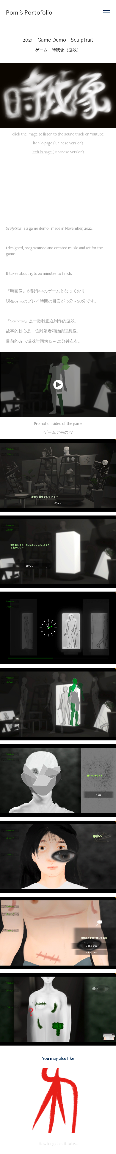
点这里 (72, 183)
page (48, 152)
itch (36, 143)
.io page (46, 143)
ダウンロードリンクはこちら (68, 177)
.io (41, 152)
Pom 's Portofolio (29, 12)
